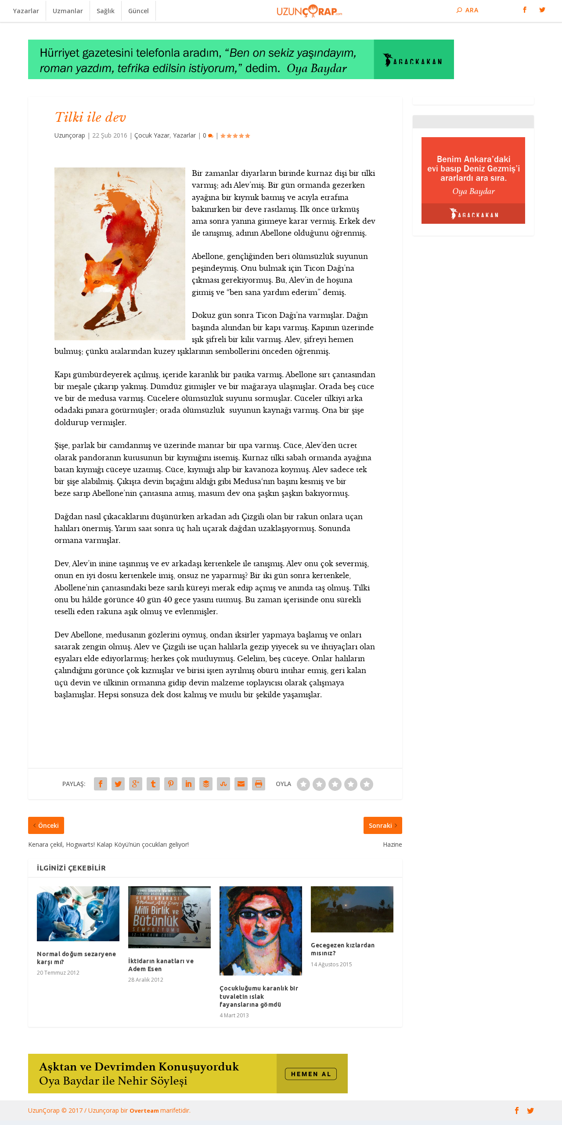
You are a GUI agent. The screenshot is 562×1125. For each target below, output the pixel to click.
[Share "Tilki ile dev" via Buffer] (206, 784)
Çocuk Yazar (151, 135)
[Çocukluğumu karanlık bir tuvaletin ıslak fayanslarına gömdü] (261, 931)
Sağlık (106, 11)
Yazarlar (26, 11)
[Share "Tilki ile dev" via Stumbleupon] (223, 784)
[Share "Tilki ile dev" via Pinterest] (171, 784)
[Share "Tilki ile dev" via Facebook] (100, 784)
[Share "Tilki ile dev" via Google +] (135, 784)
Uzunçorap (69, 135)
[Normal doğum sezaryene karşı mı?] (78, 913)
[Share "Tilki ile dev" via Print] (258, 784)
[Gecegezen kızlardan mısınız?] (352, 909)
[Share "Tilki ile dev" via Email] (241, 784)
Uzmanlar (68, 11)
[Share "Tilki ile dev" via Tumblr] (153, 784)
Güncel (138, 11)
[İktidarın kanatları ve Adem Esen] (169, 917)
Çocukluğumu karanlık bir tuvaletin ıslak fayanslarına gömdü (259, 996)
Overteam (145, 1110)
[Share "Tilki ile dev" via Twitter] (118, 784)
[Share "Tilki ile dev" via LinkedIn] (188, 784)
